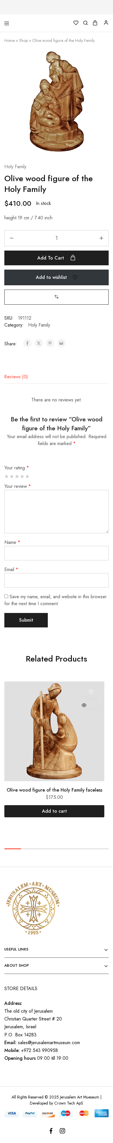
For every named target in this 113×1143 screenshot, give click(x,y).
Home (9, 40)
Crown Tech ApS (68, 1103)
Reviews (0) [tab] (16, 376)
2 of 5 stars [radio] (12, 476)
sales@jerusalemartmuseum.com (49, 1042)
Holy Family (15, 166)
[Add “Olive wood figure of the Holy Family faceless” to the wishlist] (91, 692)
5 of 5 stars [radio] (27, 476)
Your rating (16, 467)
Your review (17, 486)
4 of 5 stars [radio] (22, 476)
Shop (23, 40)
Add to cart (51, 258)
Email (11, 569)
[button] (56, 297)
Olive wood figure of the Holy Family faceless (54, 790)
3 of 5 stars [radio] (17, 476)
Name (12, 542)
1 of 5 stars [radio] (6, 476)
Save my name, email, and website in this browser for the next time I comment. (55, 600)
